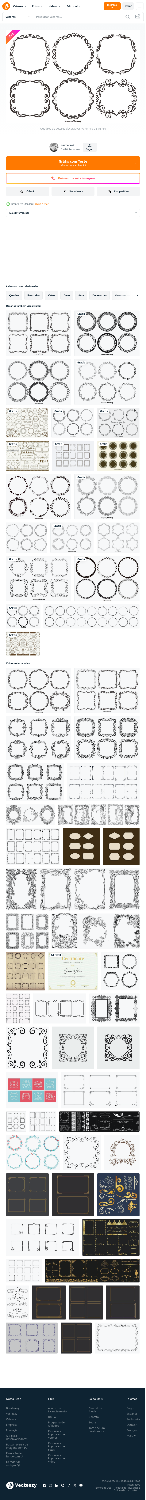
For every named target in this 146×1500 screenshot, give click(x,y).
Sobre (91, 1420)
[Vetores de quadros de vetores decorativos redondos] (118, 454)
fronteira (33, 293)
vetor (51, 293)
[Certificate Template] (73, 969)
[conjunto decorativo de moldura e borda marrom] (27, 420)
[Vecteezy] (6, 6)
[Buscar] (127, 16)
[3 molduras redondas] (30, 812)
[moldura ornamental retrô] (73, 887)
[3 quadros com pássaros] (96, 929)
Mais (127, 1433)
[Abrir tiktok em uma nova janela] (68, 1483)
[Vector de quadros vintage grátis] (32, 1088)
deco (66, 293)
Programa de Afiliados (55, 1422)
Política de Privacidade (124, 1485)
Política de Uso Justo (122, 1488)
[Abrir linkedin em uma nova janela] (56, 1483)
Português (130, 1417)
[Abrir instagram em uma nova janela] (50, 1483)
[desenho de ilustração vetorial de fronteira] (27, 1192)
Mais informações (19, 210)
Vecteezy (11, 1412)
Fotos (36, 6)
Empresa (11, 1423)
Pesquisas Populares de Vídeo (55, 1456)
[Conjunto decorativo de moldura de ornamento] (38, 576)
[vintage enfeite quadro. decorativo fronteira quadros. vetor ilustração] (103, 780)
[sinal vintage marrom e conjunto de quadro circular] (23, 641)
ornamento (122, 293)
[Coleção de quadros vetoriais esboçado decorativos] (38, 494)
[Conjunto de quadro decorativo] (107, 380)
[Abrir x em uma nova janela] (74, 1483)
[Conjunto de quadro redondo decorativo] (107, 331)
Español (129, 1412)
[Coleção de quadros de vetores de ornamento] (118, 535)
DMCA (51, 1415)
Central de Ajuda (94, 1407)
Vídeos (53, 6)
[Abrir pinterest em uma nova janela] (62, 1483)
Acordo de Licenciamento (56, 1407)
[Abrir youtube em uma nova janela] (81, 1483)
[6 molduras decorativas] (27, 929)
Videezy (11, 1417)
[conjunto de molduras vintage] (121, 844)
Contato (92, 1415)
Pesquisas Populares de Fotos (55, 1444)
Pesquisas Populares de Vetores (55, 1432)
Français (129, 1428)
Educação (12, 1428)
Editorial (72, 6)
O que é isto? (41, 204)
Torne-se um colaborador (95, 1427)
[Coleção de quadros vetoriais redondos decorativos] (38, 380)
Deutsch (129, 1423)
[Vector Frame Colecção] (107, 576)
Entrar (128, 6)
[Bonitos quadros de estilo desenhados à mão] (72, 420)
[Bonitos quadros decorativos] (118, 420)
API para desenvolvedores (17, 1435)
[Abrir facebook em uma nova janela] (44, 1483)
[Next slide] (131, 293)
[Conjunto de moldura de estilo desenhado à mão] (23, 614)
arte (81, 293)
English (128, 1406)
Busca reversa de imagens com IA (17, 1444)
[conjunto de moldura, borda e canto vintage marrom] (27, 454)
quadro (14, 293)
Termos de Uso (100, 1485)
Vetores (18, 6)
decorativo (99, 293)
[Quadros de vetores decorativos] (38, 331)
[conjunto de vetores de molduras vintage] (81, 844)
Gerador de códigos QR (13, 1461)
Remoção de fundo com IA (14, 1452)
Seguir (90, 149)
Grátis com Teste (73, 163)
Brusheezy (12, 1406)
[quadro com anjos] (99, 812)
